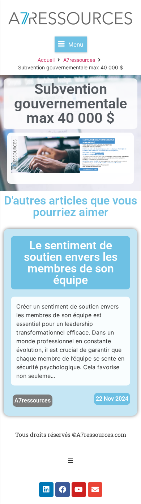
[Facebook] (62, 489)
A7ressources (79, 60)
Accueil (46, 60)
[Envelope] (95, 489)
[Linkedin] (46, 489)
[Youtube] (79, 489)
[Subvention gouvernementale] (70, 170)
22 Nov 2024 (112, 398)
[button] (71, 44)
